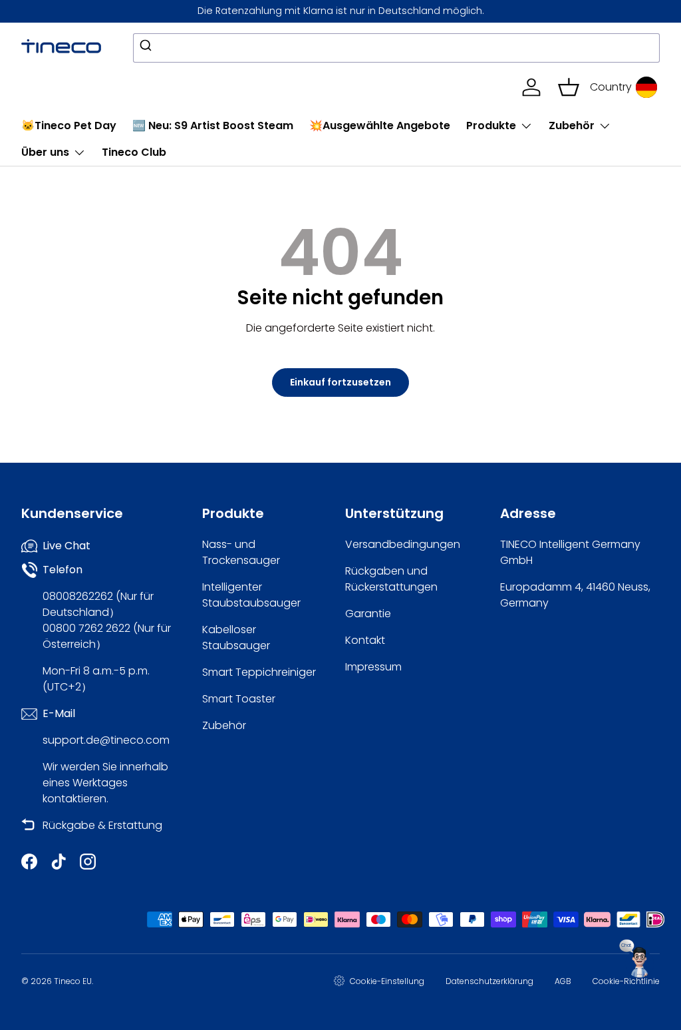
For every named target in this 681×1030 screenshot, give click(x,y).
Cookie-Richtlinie (626, 981)
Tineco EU (73, 981)
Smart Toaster (238, 698)
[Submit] (148, 48)
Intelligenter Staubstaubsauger (251, 595)
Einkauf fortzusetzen (340, 382)
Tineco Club (134, 152)
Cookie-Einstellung (387, 981)
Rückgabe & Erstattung (102, 825)
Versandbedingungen (402, 544)
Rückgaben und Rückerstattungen (391, 579)
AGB (563, 981)
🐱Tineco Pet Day (68, 125)
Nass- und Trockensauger (241, 552)
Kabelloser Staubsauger (236, 637)
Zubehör (224, 725)
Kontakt (365, 640)
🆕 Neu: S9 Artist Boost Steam (212, 125)
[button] (568, 87)
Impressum (373, 666)
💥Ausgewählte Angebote (379, 125)
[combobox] (396, 48)
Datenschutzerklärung (489, 981)
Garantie (368, 613)
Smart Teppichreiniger (259, 672)
